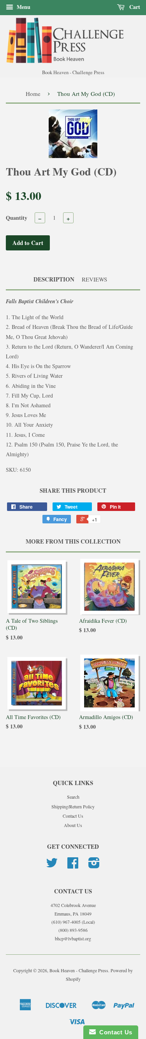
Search (73, 797)
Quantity (16, 218)
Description (53, 279)
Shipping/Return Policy (73, 806)
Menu (22, 7)
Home (33, 93)
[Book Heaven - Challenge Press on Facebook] (73, 865)
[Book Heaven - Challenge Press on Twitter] (52, 865)
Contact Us (73, 816)
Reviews (94, 279)
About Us (73, 825)
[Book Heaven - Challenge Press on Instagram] (94, 865)
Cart (134, 7)
